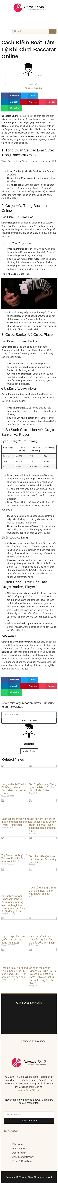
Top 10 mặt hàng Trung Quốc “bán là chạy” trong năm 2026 (14, 939)
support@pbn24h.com (29, 1090)
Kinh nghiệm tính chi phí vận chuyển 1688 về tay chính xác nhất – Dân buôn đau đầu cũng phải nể (42, 824)
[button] (11, 96)
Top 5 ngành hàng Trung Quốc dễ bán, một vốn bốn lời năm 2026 (42, 787)
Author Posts (29, 751)
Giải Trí (33, 84)
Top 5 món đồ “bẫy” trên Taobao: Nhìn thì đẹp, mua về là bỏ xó (14, 858)
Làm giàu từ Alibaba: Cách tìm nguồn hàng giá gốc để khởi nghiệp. (42, 939)
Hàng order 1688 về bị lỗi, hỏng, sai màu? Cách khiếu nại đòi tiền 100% (14, 789)
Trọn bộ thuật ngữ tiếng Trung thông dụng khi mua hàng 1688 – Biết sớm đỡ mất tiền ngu (14, 972)
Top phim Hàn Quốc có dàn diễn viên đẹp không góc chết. (43, 859)
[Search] (52, 31)
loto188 (22, 116)
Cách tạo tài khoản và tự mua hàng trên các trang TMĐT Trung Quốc (15, 821)
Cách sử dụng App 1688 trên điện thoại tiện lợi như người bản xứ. (42, 890)
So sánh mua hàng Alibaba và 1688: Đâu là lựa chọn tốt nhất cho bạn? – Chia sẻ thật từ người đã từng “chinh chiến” (42, 975)
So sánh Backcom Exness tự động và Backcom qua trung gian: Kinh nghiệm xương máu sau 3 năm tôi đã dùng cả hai (14, 904)
